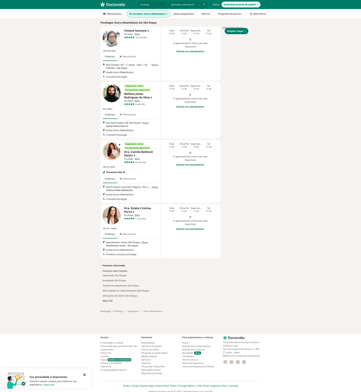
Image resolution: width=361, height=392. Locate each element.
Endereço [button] (110, 56)
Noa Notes (191, 352)
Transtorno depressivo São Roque (121, 285)
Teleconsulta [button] (129, 56)
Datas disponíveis (184, 13)
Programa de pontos (229, 13)
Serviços (145, 359)
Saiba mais (48, 384)
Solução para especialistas (196, 346)
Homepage (105, 311)
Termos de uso (190, 359)
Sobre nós (105, 352)
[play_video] (112, 151)
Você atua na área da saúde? (240, 4)
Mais (137, 34)
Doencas (146, 363)
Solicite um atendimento (190, 51)
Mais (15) (108, 300)
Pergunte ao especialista (154, 352)
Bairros (206, 13)
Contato (104, 356)
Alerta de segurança (193, 363)
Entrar (216, 4)
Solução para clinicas (193, 349)
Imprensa (105, 366)
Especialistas (148, 342)
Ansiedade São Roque (114, 280)
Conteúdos (188, 356)
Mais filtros (259, 13)
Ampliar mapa (235, 31)
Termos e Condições (111, 363)
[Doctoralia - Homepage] (118, 4)
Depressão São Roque (114, 275)
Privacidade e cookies (111, 342)
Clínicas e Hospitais (151, 346)
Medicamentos (149, 356)
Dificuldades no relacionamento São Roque (126, 290)
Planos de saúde (150, 349)
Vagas (115, 359)
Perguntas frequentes (153, 366)
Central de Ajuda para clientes (198, 366)
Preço (185, 342)
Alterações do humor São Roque (120, 295)
